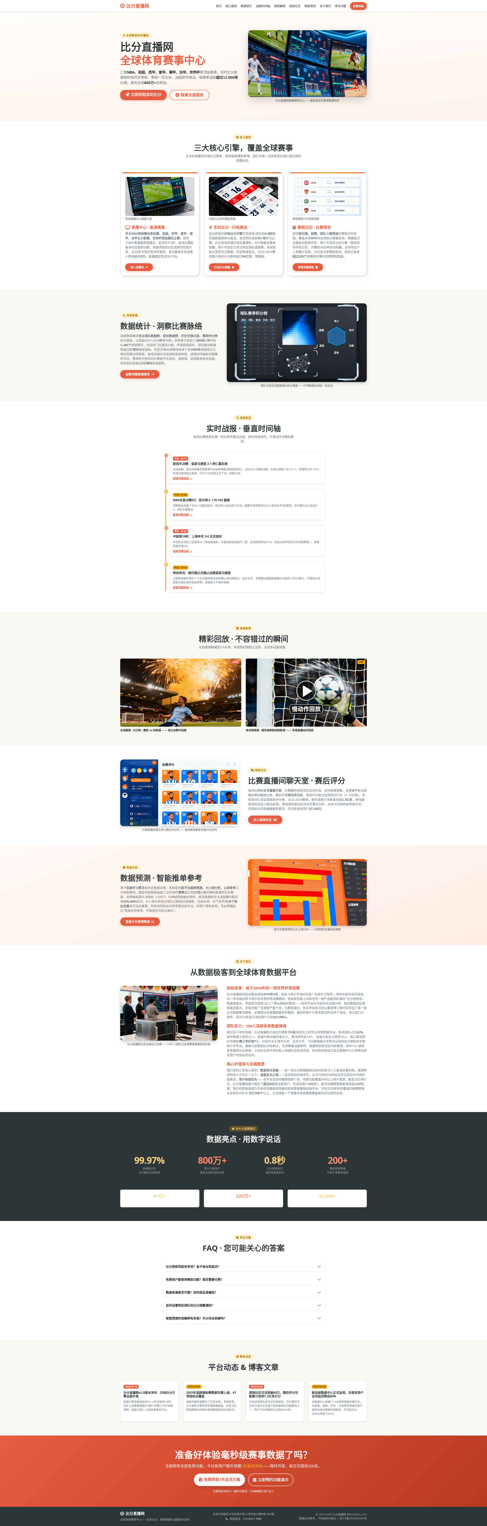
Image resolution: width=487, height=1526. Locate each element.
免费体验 (358, 6)
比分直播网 (137, 6)
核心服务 (231, 6)
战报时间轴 (263, 6)
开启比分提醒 (222, 267)
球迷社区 (295, 6)
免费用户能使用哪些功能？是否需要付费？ (195, 1279)
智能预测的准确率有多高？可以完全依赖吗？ (196, 1318)
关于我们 (325, 6)
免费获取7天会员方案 (222, 1479)
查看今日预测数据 (138, 922)
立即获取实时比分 (146, 94)
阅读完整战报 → (182, 478)
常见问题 (340, 6)
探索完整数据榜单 (138, 374)
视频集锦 (279, 6)
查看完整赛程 (306, 267)
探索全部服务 (192, 95)
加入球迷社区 (262, 820)
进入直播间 (138, 267)
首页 (219, 6)
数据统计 (246, 6)
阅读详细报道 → (182, 587)
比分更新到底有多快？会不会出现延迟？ (193, 1266)
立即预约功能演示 (273, 1479)
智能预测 (310, 6)
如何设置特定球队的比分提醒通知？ (190, 1305)
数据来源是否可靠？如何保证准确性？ (192, 1292)
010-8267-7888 (252, 1518)
